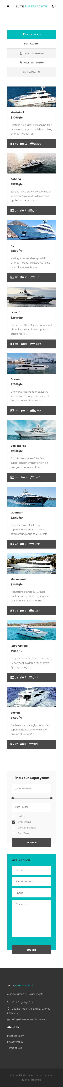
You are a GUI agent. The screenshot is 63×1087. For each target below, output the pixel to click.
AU (12, 245)
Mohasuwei (18, 579)
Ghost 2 (16, 312)
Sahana (16, 179)
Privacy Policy (15, 1041)
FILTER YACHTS (33, 34)
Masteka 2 (17, 112)
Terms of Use (14, 1047)
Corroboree (18, 446)
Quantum (17, 512)
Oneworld (17, 379)
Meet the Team (15, 1035)
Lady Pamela (19, 646)
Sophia (15, 712)
